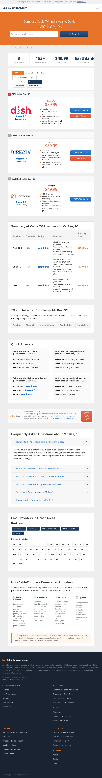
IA (25, 549)
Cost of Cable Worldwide (63, 736)
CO (45, 544)
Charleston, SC (19, 528)
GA (75, 544)
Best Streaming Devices (62, 698)
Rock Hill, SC (18, 533)
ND (71, 554)
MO (14, 554)
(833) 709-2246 (81, 152)
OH (78, 554)
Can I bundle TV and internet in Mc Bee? (34, 492)
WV (82, 559)
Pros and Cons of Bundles (63, 702)
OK (84, 554)
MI (69, 549)
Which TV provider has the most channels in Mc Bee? (40, 476)
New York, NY (8, 702)
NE (27, 554)
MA (62, 549)
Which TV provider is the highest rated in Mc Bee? (38, 484)
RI (26, 559)
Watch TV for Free (60, 720)
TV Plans (18, 73)
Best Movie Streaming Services (65, 690)
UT (57, 559)
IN (19, 549)
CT (51, 544)
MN (75, 549)
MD (56, 549)
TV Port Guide (8, 753)
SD (38, 559)
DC (63, 544)
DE (57, 544)
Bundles (40, 73)
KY (37, 549)
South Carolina (20, 48)
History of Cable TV (61, 741)
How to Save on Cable (62, 716)
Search (75, 34)
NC (65, 554)
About (55, 755)
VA (69, 559)
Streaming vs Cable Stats (63, 694)
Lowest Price (19, 85)
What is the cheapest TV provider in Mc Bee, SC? (37, 468)
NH (40, 554)
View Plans (81, 116)
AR (33, 544)
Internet (29, 73)
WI (14, 564)
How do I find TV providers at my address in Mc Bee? (39, 441)
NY (59, 554)
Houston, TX (7, 698)
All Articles (57, 712)
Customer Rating (34, 85)
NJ (46, 554)
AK (20, 544)
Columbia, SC (33, 528)
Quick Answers (21, 77)
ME (49, 549)
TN (45, 559)
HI (81, 544)
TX (51, 559)
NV (34, 554)
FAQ (32, 77)
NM (52, 554)
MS (82, 549)
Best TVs (6, 736)
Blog (55, 763)
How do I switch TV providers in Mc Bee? (34, 500)
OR (14, 559)
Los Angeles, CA (9, 694)
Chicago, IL (6, 690)
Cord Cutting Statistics (62, 745)
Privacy (4, 679)
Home (10, 48)
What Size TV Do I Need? (12, 741)
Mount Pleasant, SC (70, 528)
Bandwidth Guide (9, 745)
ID (87, 544)
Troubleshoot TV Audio (11, 749)
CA (39, 544)
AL (14, 544)
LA (43, 549)
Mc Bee (31, 48)
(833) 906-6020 (81, 199)
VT (63, 559)
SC (32, 559)
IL (14, 549)
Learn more (81, 2)
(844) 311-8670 (81, 110)
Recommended (34, 82)
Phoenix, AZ (7, 707)
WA (76, 559)
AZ (26, 544)
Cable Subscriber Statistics (63, 732)
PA (21, 559)
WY (20, 564)
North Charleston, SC (50, 528)
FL (69, 544)
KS (31, 549)
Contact (56, 759)
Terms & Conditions (16, 679)
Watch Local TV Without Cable (14, 732)
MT (21, 554)
